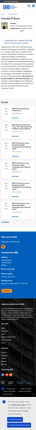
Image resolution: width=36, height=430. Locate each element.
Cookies (28, 383)
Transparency (20, 383)
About (3, 328)
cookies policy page (18, 405)
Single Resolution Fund (8, 337)
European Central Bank (24, 391)
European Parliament (25, 389)
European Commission (9, 391)
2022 (27, 43)
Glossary (4, 361)
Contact (3, 352)
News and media (6, 340)
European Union (10, 389)
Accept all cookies (15, 419)
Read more (15, 118)
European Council (7, 394)
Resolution (4, 331)
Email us (7, 291)
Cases (3, 334)
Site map (4, 364)
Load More (5, 222)
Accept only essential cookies (19, 425)
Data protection (21, 382)
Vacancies (4, 355)
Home (3, 14)
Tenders (3, 358)
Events (3, 343)
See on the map (8, 269)
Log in (33, 394)
